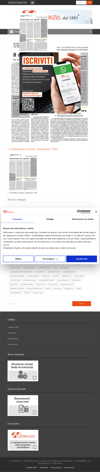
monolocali (76, 280)
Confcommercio (53, 272)
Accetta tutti (81, 259)
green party (15, 280)
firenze (56, 276)
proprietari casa (66, 284)
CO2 (55, 267)
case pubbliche (29, 267)
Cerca (82, 304)
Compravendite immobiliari (21, 272)
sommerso (69, 288)
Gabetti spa (66, 276)
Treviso (27, 292)
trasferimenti (15, 292)
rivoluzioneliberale (34, 288)
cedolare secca (44, 267)
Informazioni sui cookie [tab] (82, 219)
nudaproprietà (27, 284)
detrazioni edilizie (17, 276)
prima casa (52, 284)
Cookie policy (13, 344)
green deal (78, 276)
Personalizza (48, 259)
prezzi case (40, 284)
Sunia (78, 288)
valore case (38, 292)
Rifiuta (18, 259)
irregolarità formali (46, 280)
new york (14, 284)
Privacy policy (13, 338)
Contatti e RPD (13, 327)
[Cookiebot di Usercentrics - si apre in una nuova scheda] (79, 212)
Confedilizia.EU (69, 272)
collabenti (64, 267)
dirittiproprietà (33, 276)
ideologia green (29, 280)
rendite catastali (17, 288)
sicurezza (57, 288)
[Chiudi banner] (96, 212)
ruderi (48, 288)
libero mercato (63, 280)
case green (15, 267)
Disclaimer (12, 333)
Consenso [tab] (17, 219)
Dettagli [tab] (50, 219)
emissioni (46, 276)
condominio (39, 272)
